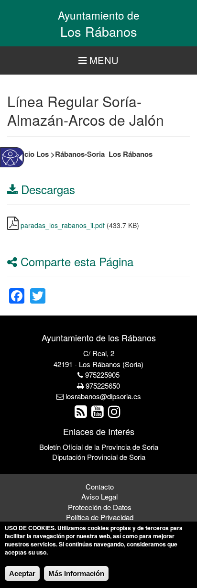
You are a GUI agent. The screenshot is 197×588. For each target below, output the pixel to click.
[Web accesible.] (10, 157)
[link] (16, 290)
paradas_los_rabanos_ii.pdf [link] (63, 225)
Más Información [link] (76, 573)
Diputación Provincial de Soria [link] (98, 457)
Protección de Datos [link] (99, 507)
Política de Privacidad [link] (99, 517)
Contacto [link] (100, 486)
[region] (98, 60)
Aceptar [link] (22, 573)
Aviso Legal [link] (99, 496)
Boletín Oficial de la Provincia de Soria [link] (98, 447)
